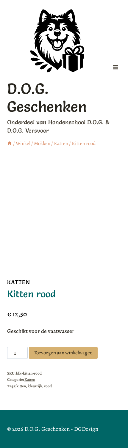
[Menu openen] (115, 67)
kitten (21, 386)
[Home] (9, 143)
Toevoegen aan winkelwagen (63, 352)
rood (48, 386)
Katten (18, 282)
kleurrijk (35, 386)
